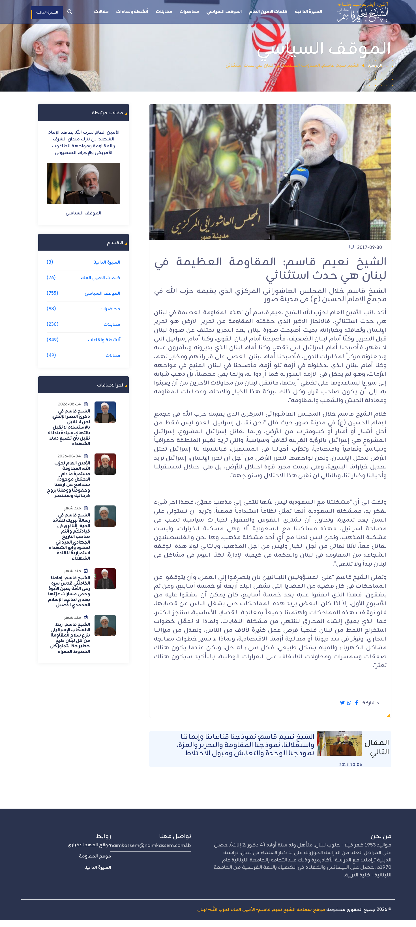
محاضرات (189, 12)
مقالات (101, 12)
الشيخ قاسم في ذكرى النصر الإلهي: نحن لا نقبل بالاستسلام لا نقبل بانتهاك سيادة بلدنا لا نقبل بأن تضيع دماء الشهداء (69, 428)
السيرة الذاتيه (97, 867)
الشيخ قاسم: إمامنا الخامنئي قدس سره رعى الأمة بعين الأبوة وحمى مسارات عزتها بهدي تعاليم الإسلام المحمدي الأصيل (69, 591)
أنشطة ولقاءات (132, 12)
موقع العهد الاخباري (89, 845)
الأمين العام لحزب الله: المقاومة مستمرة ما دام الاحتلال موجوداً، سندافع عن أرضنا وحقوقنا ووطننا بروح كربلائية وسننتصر (68, 480)
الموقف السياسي (224, 12)
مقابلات (164, 12)
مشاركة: (370, 703)
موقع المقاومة (95, 856)
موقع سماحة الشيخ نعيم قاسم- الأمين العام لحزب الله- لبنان (261, 909)
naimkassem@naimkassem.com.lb (150, 845)
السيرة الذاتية (308, 12)
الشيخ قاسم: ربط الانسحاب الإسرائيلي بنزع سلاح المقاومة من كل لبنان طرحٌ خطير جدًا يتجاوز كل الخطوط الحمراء (70, 638)
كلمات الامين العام (268, 12)
